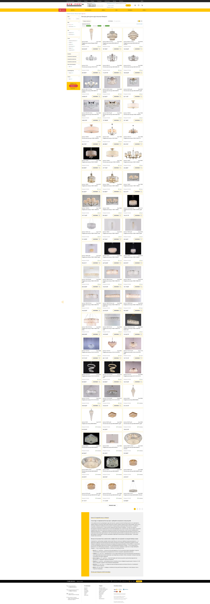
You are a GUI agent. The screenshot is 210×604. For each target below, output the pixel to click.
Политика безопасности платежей (119, 593)
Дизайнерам (107, 1)
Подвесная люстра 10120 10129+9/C (111, 352)
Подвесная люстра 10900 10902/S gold (133, 233)
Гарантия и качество (102, 590)
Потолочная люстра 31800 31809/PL (90, 138)
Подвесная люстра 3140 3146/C (110, 138)
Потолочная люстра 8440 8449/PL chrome (90, 471)
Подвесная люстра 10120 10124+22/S (90, 376)
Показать (72, 85)
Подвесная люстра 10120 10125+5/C (90, 352)
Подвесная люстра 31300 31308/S (90, 162)
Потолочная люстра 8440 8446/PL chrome (132, 448)
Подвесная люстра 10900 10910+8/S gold (90, 281)
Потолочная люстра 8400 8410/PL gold (91, 495)
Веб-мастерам (101, 592)
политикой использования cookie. (120, 599)
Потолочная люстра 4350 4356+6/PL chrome (90, 115)
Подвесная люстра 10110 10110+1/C (132, 376)
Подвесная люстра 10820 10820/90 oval (133, 304)
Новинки (85, 592)
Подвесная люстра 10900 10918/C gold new (133, 210)
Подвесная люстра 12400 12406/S (111, 185)
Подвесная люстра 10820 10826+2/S (132, 281)
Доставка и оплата (70, 1)
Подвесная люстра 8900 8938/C (131, 399)
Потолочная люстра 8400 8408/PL (111, 471)
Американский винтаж (73, 40)
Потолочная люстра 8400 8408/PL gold (133, 471)
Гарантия (79, 1)
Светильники (72, 26)
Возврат (86, 1)
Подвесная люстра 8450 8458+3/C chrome (111, 43)
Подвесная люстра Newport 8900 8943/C (89, 43)
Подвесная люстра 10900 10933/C (111, 257)
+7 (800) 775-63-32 (95, 5)
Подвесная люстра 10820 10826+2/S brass (111, 281)
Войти (142, 1)
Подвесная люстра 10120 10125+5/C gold (132, 353)
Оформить (139, 581)
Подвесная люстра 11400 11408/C (111, 209)
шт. (131, 581)
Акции (85, 593)
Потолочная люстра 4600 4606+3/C (111, 67)
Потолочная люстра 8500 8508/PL (90, 447)
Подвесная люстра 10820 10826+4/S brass (90, 305)
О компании (87, 585)
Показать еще (112, 505)
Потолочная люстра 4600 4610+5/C (132, 67)
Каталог (63, 10)
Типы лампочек (101, 598)
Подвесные (71, 32)
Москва (93, 3)
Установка (99, 1)
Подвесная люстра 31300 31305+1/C (132, 138)
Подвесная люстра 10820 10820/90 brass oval (132, 329)
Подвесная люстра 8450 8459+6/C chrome (132, 43)
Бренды (114, 1)
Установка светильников (103, 589)
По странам (86, 590)
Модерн (71, 48)
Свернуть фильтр (86, 21)
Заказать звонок (80, 581)
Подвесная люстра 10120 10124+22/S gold (111, 376)
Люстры (76, 13)
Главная (68, 13)
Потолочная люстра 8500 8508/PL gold (112, 423)
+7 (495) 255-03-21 (95, 6)
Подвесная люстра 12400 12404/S (90, 185)
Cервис (100, 585)
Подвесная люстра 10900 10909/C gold (91, 257)
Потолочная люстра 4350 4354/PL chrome (111, 91)
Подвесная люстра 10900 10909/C (132, 257)
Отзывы (92, 1)
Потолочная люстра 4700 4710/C (89, 67)
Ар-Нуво (70, 42)
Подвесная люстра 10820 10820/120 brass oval (111, 305)
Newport (71, 72)
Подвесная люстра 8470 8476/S (110, 447)
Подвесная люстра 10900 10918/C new (91, 233)
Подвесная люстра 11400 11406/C (132, 185)
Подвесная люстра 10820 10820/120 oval (111, 329)
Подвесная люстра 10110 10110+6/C (90, 399)
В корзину (95, 48)
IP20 (70, 66)
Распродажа (86, 591)
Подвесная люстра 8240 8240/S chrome (133, 495)
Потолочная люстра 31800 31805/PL (132, 114)
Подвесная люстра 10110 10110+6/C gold (111, 400)
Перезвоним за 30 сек (111, 3)
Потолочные (71, 34)
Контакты (121, 1)
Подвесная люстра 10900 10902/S (111, 233)
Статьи (100, 597)
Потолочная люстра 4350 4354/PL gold (133, 90)
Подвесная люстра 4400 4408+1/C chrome (90, 91)
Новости (100, 596)
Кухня (80, 13)
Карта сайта (86, 595)
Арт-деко (71, 44)
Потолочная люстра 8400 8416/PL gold (112, 495)
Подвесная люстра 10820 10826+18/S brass (90, 329)
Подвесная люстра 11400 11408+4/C (90, 209)
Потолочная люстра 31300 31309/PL (111, 162)
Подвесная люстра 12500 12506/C (132, 162)
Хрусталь (88, 25)
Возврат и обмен (102, 591)
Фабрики (85, 589)
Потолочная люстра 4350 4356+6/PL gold (111, 115)
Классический (72, 46)
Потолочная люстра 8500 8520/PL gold (133, 423)
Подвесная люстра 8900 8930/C (89, 423)
